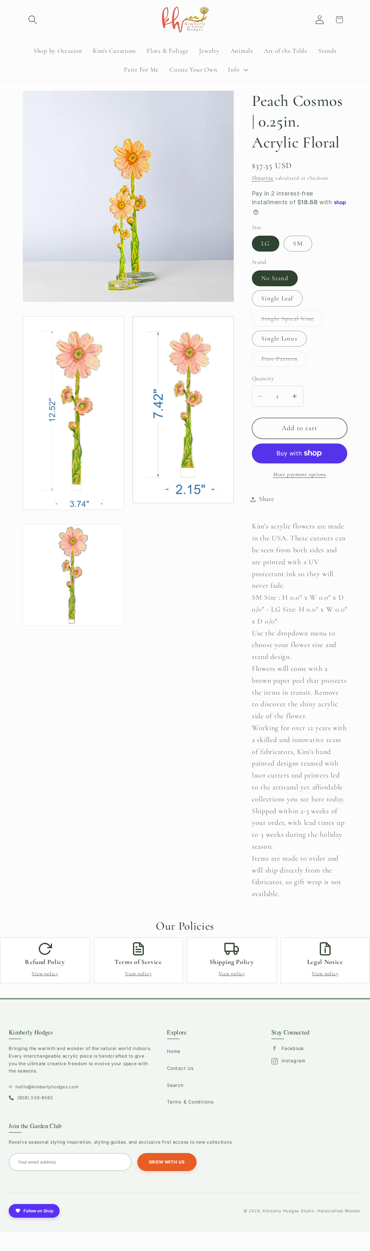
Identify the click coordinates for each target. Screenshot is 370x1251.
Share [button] (266, 499)
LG (265, 243)
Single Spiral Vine (292, 320)
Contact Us (180, 1068)
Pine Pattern (284, 361)
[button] (33, 20)
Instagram (293, 1060)
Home (173, 1051)
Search (175, 1085)
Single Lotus (279, 338)
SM (298, 243)
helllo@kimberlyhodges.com (44, 1086)
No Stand (274, 278)
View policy (45, 974)
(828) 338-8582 (31, 1097)
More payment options (299, 474)
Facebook (292, 1048)
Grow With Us (167, 1162)
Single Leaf (277, 298)
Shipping (263, 178)
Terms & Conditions (190, 1102)
